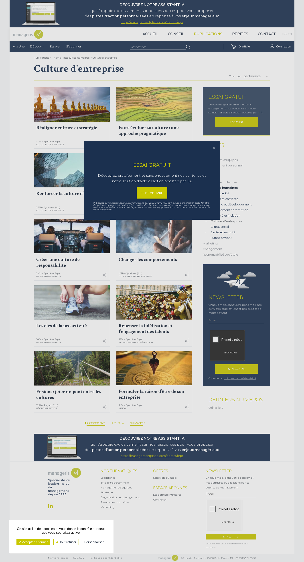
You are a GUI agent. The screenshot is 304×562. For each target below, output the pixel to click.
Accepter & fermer (35, 542)
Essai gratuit (152, 165)
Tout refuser (67, 542)
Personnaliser (94, 542)
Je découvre (152, 193)
